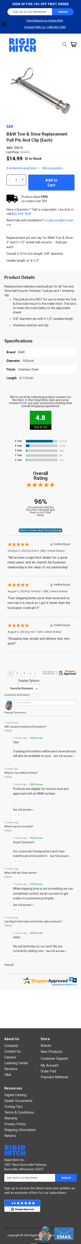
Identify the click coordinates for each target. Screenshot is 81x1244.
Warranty (10, 1118)
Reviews (10, 1069)
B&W (9, 126)
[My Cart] (73, 44)
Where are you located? (18, 826)
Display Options (28, 680)
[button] (14, 761)
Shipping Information (20, 1130)
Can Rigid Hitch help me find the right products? (33, 921)
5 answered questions (21, 168)
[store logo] (23, 45)
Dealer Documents (18, 1101)
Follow (8, 730)
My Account (49, 1065)
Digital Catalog (15, 1095)
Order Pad (48, 1071)
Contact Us (12, 1051)
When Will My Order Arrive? (20, 872)
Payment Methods (54, 1077)
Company (11, 1046)
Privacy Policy (15, 1124)
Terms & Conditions (19, 1112)
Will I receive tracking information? (25, 726)
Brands (46, 1046)
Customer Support (54, 1058)
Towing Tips (13, 1107)
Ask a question (52, 168)
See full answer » (64, 756)
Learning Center (16, 1063)
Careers (10, 1057)
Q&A (7, 1075)
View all (9, 964)
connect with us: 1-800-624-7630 (44, 27)
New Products (51, 1052)
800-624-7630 (21, 214)
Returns (10, 1136)
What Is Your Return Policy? (21, 772)
